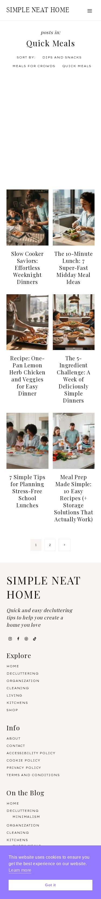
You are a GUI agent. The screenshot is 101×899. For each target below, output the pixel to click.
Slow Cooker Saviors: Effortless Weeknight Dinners (27, 267)
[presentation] (27, 217)
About (13, 738)
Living (14, 695)
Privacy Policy (23, 768)
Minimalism (26, 817)
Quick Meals (76, 66)
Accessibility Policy (30, 753)
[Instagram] (9, 638)
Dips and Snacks (62, 57)
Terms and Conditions (33, 775)
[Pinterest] (26, 638)
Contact (15, 746)
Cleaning (17, 688)
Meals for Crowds (33, 66)
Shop (12, 710)
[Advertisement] (50, 130)
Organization (23, 681)
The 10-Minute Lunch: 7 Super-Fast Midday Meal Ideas (73, 267)
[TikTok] (34, 638)
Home (12, 666)
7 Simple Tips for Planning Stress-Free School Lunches (27, 491)
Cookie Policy (23, 760)
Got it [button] (50, 885)
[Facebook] (18, 638)
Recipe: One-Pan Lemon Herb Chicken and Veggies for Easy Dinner (27, 375)
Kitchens (17, 703)
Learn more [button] (20, 870)
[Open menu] (90, 10)
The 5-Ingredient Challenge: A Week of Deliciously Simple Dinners (73, 379)
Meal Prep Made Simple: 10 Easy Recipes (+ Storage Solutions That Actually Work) (73, 498)
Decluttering (22, 673)
